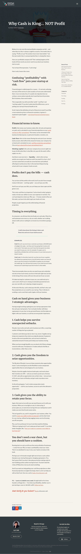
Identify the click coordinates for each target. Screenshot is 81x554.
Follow (66, 539)
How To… (63, 101)
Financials (21, 27)
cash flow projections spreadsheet (41, 143)
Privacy (47, 551)
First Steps (63, 96)
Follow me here (38, 485)
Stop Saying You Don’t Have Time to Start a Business (66, 68)
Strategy (63, 103)
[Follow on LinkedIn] (62, 539)
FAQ (50, 551)
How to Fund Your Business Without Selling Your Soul (67, 81)
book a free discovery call (39, 473)
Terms (43, 551)
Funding (63, 98)
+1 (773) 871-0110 (16, 532)
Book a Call (16, 536)
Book (36, 491)
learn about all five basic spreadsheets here (29, 145)
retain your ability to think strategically (28, 416)
